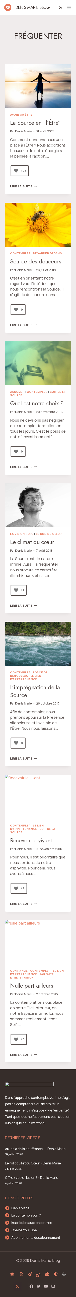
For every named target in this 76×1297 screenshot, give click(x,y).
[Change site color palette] (60, 7)
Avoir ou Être (21, 114)
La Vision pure (22, 534)
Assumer (17, 392)
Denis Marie (23, 131)
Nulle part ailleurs (31, 985)
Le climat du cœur (32, 542)
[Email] (53, 1286)
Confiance (19, 971)
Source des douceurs (35, 261)
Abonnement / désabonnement (35, 1237)
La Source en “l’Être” (35, 122)
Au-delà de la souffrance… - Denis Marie (35, 1148)
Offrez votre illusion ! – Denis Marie (31, 1177)
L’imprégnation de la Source (35, 691)
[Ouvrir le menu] (69, 7)
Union (29, 977)
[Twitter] (38, 1286)
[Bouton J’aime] (16, 171)
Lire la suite (23, 186)
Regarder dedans (47, 253)
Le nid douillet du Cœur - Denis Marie (33, 1163)
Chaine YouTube (24, 1230)
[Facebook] (31, 1286)
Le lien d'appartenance (25, 677)
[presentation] (38, 86)
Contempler (20, 253)
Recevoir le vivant (31, 840)
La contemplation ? (26, 1215)
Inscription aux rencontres (31, 1222)
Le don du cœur (49, 534)
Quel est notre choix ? (37, 403)
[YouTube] (45, 1286)
